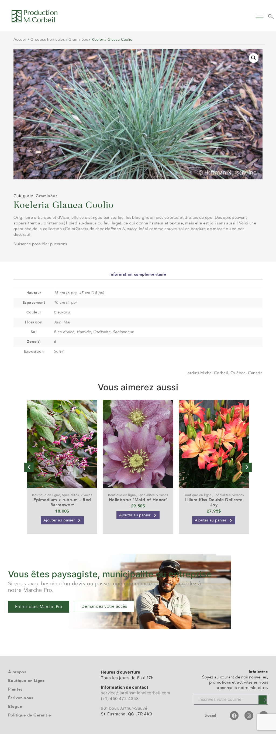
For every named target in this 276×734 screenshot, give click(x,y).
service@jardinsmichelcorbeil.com (135, 692)
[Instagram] (248, 715)
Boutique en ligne (46, 495)
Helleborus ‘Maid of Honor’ (138, 500)
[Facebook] (234, 715)
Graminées (78, 39)
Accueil (20, 39)
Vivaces (86, 495)
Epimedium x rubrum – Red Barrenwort (62, 502)
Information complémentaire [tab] (137, 274)
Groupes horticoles (47, 39)
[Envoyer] (262, 699)
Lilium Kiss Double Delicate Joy (214, 502)
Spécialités (70, 495)
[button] (259, 15)
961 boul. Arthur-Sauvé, (125, 708)
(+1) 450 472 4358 (120, 698)
